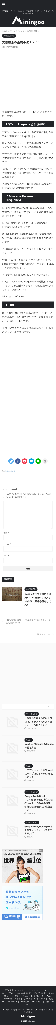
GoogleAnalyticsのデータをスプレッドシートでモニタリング (38, 830)
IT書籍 (17, 999)
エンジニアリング (23, 993)
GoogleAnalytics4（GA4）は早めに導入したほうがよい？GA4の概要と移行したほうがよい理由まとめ (38, 803)
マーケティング (39, 999)
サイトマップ (37, 1002)
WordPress (8, 999)
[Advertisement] (28, 78)
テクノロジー (19, 990)
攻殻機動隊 (25, 1002)
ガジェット (26, 996)
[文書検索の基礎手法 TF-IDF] (31, 461)
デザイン (10, 993)
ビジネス (27, 999)
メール (7, 544)
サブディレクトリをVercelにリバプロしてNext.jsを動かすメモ (38, 773)
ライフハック (38, 996)
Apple (49, 996)
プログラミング (39, 993)
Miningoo (28, 1016)
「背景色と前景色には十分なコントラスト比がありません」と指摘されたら (38, 721)
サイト (6, 555)
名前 (6, 532)
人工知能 (8, 990)
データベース (33, 990)
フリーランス (12, 1002)
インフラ (15, 996)
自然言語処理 (10, 471)
